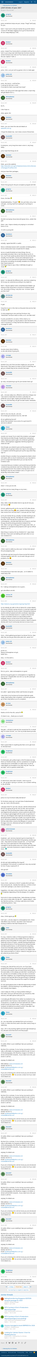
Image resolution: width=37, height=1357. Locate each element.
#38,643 (34, 963)
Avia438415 (7, 1327)
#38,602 (34, 48)
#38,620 (34, 411)
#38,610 (34, 195)
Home (30, 1352)
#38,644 (34, 1018)
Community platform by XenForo (14, 1355)
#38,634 (34, 742)
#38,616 (34, 346)
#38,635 (34, 757)
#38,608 (34, 161)
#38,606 (34, 123)
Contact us (4, 1352)
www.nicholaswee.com (16, 1064)
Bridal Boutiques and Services (15, 1311)
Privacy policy (20, 1352)
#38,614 (34, 301)
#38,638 (34, 835)
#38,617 (34, 361)
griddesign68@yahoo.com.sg (13, 1067)
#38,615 (34, 334)
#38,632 (34, 709)
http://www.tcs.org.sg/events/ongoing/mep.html (15, 604)
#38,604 (34, 80)
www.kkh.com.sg (6, 128)
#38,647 (34, 1133)
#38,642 (34, 934)
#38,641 (34, 913)
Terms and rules (12, 1352)
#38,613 (34, 277)
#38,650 (34, 1276)
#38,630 (34, 668)
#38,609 (34, 182)
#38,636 (34, 777)
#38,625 (34, 568)
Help (27, 1352)
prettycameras (8, 1336)
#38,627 (34, 601)
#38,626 (34, 584)
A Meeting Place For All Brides (19, 1336)
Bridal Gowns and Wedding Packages (17, 1320)
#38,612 (34, 240)
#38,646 (34, 1087)
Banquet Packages (14, 1302)
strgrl (5, 1311)
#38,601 (34, 20)
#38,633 (34, 726)
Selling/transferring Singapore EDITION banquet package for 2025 (17, 1299)
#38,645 (34, 1041)
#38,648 (34, 1179)
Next (25, 1287)
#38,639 (34, 859)
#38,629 (34, 647)
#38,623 (34, 500)
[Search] (35, 2)
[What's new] (31, 2)
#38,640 (34, 880)
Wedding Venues (15, 1327)
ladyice (4, 10)
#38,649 (34, 1225)
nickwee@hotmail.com (7, 1069)
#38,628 (34, 632)
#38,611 (34, 216)
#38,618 (34, 378)
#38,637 (34, 794)
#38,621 (34, 433)
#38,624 (34, 546)
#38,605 (34, 103)
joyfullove (6, 1302)
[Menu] (2, 2)
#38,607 (34, 142)
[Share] (30, 21)
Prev (11, 1287)
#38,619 (34, 392)
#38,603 (34, 67)
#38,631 (34, 689)
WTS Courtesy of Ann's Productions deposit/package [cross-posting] (16, 1317)
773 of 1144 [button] (18, 1287)
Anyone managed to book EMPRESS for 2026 (19, 1325)
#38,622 (34, 483)
